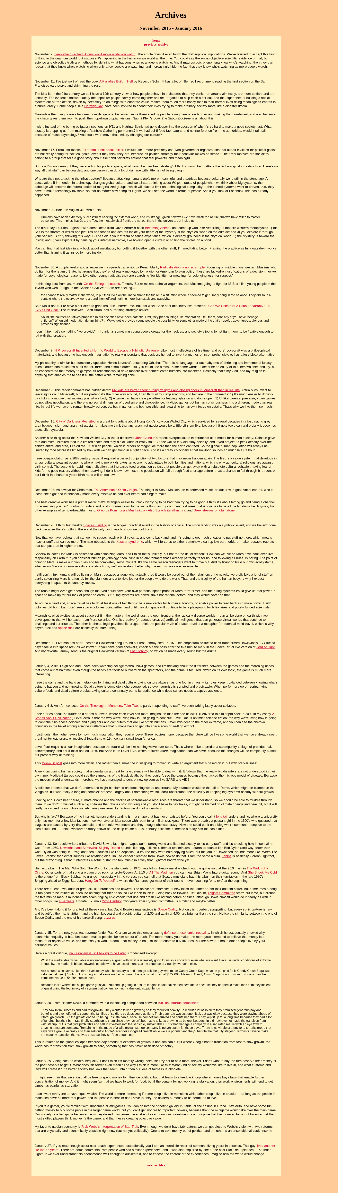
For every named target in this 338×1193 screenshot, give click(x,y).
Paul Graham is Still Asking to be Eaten (97, 953)
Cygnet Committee (221, 893)
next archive (156, 1165)
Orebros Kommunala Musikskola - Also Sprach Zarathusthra (141, 510)
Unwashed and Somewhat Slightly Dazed (90, 848)
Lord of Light (265, 647)
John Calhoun (145, 438)
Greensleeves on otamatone (214, 510)
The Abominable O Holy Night (115, 490)
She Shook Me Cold (262, 872)
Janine (226, 856)
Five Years (66, 901)
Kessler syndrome (129, 542)
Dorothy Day (93, 106)
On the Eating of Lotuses (102, 284)
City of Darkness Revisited (75, 421)
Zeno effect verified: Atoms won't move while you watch (94, 54)
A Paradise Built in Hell (116, 81)
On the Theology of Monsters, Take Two (109, 706)
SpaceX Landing (95, 525)
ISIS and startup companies (178, 1003)
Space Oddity (167, 909)
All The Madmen (161, 872)
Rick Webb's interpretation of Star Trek (109, 1126)
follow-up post (52, 763)
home (156, 40)
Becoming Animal (157, 228)
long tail (221, 816)
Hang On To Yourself (100, 881)
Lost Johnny (139, 651)
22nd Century (111, 901)
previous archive (156, 44)
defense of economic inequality (186, 933)
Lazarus (109, 917)
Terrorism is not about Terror (102, 150)
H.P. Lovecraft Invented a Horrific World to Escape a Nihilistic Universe (106, 350)
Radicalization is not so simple (182, 267)
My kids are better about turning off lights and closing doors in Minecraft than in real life (176, 390)
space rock (66, 628)
